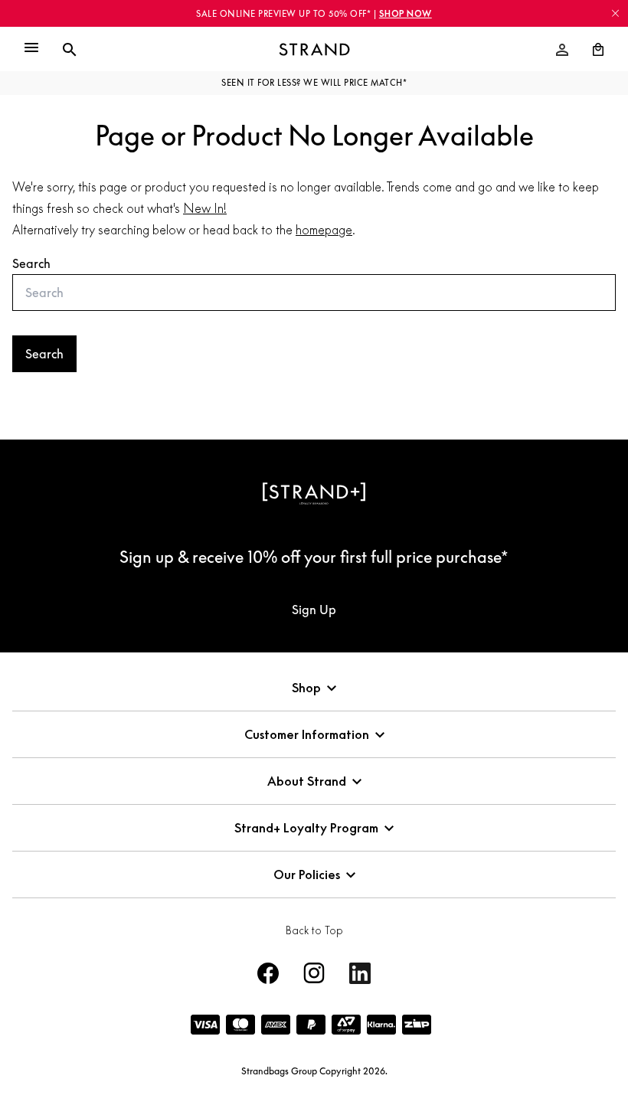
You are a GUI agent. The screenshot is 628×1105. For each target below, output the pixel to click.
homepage (324, 229)
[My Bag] (592, 50)
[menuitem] (562, 50)
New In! (205, 208)
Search (31, 263)
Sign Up (314, 609)
